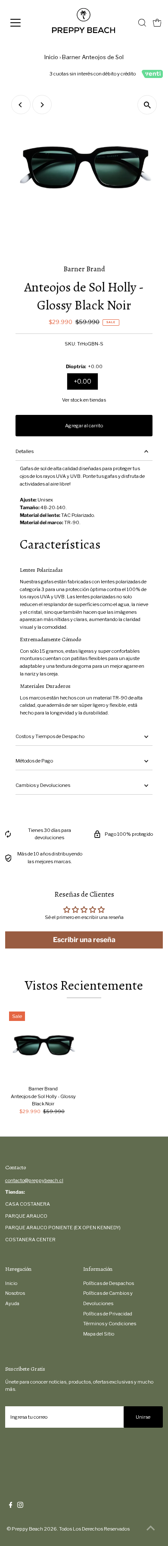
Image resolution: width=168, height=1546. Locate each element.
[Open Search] (142, 23)
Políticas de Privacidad (107, 1314)
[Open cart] (157, 22)
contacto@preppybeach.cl (34, 1180)
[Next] (42, 104)
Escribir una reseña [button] (84, 940)
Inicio (51, 57)
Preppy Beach (27, 1529)
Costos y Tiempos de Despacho (50, 736)
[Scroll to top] (150, 1528)
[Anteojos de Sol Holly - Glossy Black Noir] (43, 1045)
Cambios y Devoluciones (43, 785)
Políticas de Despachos (108, 1283)
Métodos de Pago (34, 761)
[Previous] (21, 104)
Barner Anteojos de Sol (93, 57)
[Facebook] (11, 1506)
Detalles (25, 451)
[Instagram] (20, 1506)
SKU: (70, 344)
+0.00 (82, 381)
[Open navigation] (23, 22)
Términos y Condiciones (109, 1324)
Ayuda (12, 1303)
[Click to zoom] (147, 104)
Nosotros (15, 1293)
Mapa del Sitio (98, 1334)
